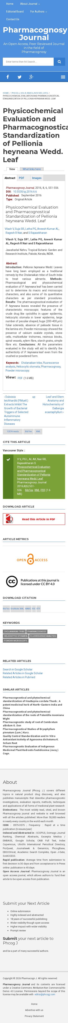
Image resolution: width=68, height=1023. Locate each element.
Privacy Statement (34, 1016)
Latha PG (30, 228)
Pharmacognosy (50, 366)
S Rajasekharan (37, 232)
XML (38, 431)
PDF (20, 378)
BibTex (28, 431)
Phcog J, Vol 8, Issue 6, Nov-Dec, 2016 (30, 93)
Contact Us (12, 19)
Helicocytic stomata (28, 366)
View (13, 169)
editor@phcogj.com (45, 994)
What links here (32, 169)
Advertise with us (34, 1010)
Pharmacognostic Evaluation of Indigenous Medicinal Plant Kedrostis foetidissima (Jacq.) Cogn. (30, 750)
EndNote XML (17, 608)
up (33, 396)
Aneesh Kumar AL (48, 228)
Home (9, 3)
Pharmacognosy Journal (35, 33)
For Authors (37, 11)
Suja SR (19, 228)
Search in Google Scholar (17, 669)
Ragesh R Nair (14, 232)
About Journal (28, 3)
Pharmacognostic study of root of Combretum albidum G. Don (30, 724)
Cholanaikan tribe (31, 362)
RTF (38, 608)
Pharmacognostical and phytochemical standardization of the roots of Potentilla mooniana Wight (33, 715)
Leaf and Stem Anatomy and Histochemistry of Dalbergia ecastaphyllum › (53, 404)
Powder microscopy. (18, 370)
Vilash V (9, 228)
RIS (33, 608)
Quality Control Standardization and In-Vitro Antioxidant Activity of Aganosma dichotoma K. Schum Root (31, 739)
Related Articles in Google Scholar (23, 673)
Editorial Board (15, 11)
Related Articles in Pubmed (19, 677)
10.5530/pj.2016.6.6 (25, 191)
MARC (28, 608)
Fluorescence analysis (43, 636)
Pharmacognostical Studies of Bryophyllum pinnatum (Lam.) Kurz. (29, 731)
